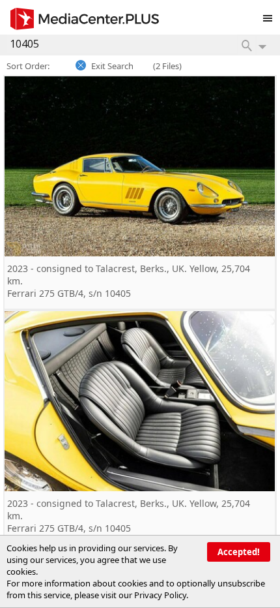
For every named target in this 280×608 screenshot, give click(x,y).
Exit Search (112, 66)
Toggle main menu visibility (271, 16)
